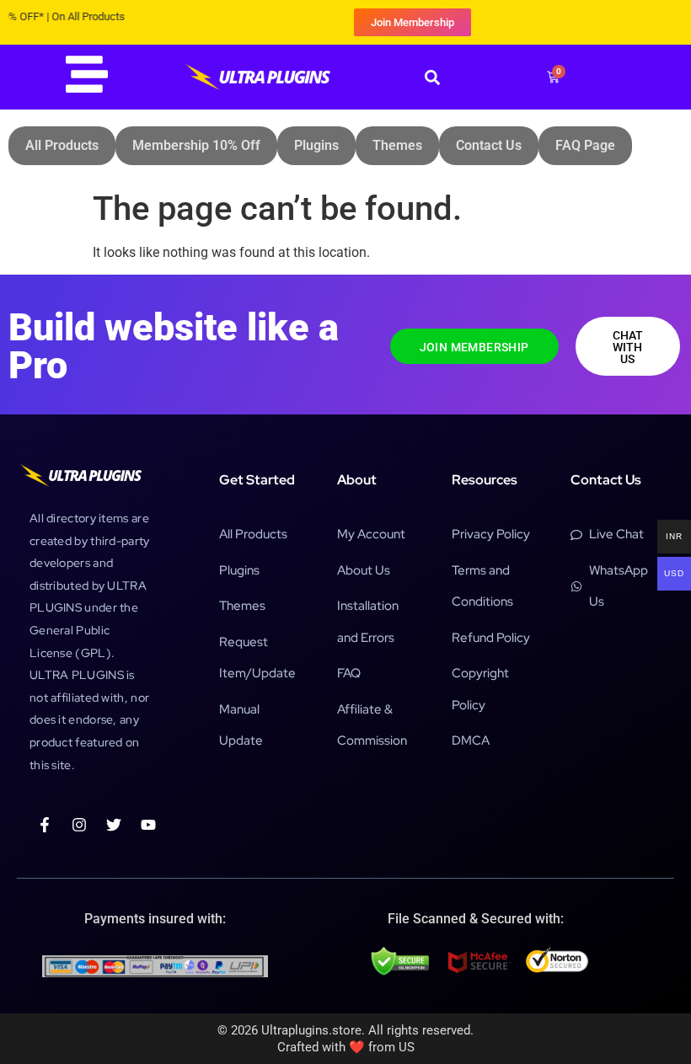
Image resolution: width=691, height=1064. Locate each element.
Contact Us (489, 145)
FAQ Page (585, 145)
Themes (397, 145)
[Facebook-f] (44, 825)
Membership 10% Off (196, 145)
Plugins (316, 145)
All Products (62, 145)
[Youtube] (148, 825)
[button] (432, 77)
